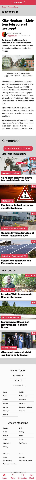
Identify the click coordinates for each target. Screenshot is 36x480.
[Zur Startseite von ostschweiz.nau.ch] (18, 2)
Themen (22, 411)
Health (5, 428)
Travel (21, 439)
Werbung (6, 454)
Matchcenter (23, 396)
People (5, 399)
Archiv (5, 414)
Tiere (5, 439)
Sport (5, 396)
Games (5, 407)
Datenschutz (7, 460)
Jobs (5, 457)
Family (5, 435)
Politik (21, 392)
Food (21, 435)
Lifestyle (6, 411)
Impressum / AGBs (25, 460)
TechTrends (23, 443)
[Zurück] (1, 2)
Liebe (5, 432)
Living (21, 428)
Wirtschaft (22, 399)
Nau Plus (22, 403)
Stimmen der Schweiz (26, 407)
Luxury (21, 432)
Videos (5, 403)
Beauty (5, 447)
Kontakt (22, 457)
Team (21, 454)
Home (4, 7)
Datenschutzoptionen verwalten (10, 464)
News (5, 392)
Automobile (7, 443)
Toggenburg (13, 7)
